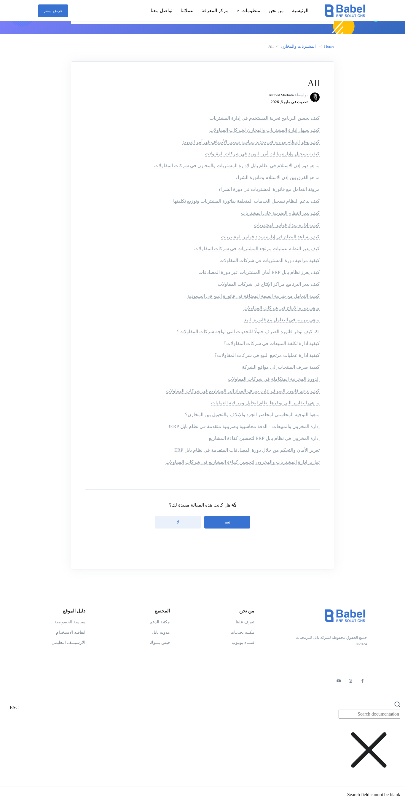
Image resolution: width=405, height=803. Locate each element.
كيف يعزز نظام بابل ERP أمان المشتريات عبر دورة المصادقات (259, 272)
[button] (202, 749)
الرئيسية (300, 10)
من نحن (276, 10)
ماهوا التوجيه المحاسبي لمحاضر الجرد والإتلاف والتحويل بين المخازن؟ (252, 414)
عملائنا (187, 10)
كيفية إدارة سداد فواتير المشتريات (287, 224)
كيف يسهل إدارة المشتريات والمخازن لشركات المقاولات (264, 129)
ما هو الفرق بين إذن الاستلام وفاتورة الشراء (277, 177)
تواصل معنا (161, 10)
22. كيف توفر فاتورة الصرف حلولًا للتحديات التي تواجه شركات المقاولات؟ (248, 331)
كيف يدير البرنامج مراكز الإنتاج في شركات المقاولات (269, 284)
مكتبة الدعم (160, 622)
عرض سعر (53, 11)
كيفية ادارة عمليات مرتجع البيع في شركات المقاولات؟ (267, 355)
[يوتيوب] (338, 681)
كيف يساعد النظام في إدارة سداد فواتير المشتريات (270, 236)
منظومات (250, 10)
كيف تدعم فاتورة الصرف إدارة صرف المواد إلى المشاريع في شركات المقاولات (243, 390)
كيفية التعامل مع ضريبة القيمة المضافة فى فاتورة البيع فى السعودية (253, 295)
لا (178, 522)
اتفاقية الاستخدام (70, 632)
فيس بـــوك (160, 642)
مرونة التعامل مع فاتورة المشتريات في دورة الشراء (269, 189)
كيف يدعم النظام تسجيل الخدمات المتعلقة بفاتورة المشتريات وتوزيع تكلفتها (246, 201)
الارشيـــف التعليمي (68, 642)
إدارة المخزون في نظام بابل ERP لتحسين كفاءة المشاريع (264, 438)
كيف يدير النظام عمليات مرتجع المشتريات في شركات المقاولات (257, 248)
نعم (227, 522)
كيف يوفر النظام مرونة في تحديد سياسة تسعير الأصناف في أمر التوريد (251, 141)
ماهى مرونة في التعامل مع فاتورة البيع (282, 319)
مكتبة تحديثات (242, 632)
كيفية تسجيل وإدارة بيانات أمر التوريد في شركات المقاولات (262, 153)
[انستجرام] (350, 681)
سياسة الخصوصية (70, 622)
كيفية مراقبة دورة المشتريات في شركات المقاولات (269, 260)
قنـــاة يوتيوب (243, 642)
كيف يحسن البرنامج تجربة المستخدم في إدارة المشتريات (264, 118)
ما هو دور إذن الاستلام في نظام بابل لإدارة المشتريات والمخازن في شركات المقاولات (237, 165)
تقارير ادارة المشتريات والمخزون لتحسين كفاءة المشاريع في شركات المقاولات (242, 461)
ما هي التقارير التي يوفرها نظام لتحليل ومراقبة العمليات (265, 402)
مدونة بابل (161, 632)
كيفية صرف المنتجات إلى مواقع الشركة (281, 367)
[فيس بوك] (362, 681)
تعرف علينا (245, 622)
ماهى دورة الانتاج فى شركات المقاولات (281, 307)
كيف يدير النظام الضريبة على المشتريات (280, 212)
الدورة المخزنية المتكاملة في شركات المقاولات (274, 378)
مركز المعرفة (215, 10)
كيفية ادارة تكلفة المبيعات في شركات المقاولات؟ (272, 343)
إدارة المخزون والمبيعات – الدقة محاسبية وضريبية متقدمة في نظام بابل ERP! (244, 426)
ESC (14, 707)
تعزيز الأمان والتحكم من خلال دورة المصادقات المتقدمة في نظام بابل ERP (247, 450)
